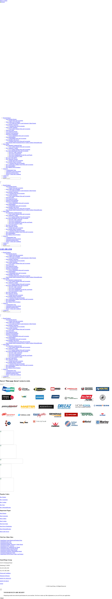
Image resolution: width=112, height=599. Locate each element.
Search (5, 178)
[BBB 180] (11, 463)
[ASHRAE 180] (5, 477)
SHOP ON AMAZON (5, 578)
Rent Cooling (3, 521)
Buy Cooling (3, 502)
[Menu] (0, 181)
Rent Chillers (3, 518)
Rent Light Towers (4, 531)
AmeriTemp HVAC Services (7, 546)
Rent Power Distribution (6, 526)
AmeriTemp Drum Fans (6, 543)
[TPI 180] (7, 444)
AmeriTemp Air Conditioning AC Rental (10, 547)
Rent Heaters (3, 513)
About (1, 583)
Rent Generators (4, 516)
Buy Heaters (3, 497)
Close (2, 598)
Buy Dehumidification (5, 507)
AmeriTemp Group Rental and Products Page (11, 540)
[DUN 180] (8, 458)
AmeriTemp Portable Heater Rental (8, 550)
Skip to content (3, 0)
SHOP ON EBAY (4, 581)
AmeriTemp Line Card (5, 541)
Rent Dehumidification (5, 529)
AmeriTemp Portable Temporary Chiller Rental (11, 544)
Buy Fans (2, 505)
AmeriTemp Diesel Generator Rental (9, 548)
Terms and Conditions (5, 573)
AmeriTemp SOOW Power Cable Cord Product (11, 554)
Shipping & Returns (5, 575)
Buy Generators (4, 499)
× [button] (0, 182)
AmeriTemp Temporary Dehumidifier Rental (11, 551)
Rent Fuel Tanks (4, 523)
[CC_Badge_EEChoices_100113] (7, 491)
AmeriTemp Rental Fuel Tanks (7, 552)
